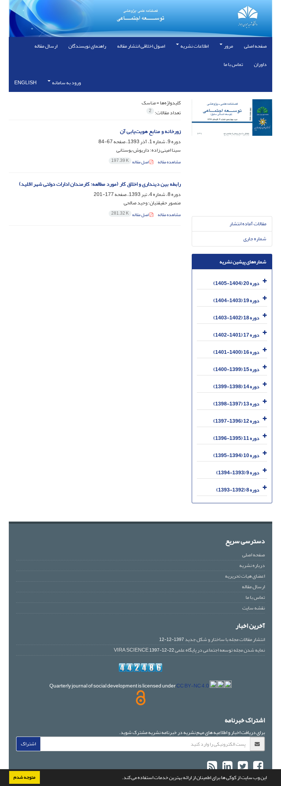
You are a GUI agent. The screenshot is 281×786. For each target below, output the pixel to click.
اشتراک (28, 744)
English (25, 83)
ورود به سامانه (66, 83)
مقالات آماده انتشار (247, 224)
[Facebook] (257, 766)
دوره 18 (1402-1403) (236, 318)
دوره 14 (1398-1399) (236, 387)
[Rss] (212, 766)
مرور (228, 46)
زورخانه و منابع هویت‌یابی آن (150, 131)
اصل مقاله (130, 162)
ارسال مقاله (45, 46)
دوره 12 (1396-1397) (236, 421)
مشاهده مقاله (169, 162)
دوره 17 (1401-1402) (236, 335)
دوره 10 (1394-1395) (236, 455)
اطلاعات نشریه (194, 46)
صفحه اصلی (255, 46)
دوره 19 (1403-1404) (236, 300)
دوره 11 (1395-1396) (236, 438)
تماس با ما (233, 64)
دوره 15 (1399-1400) (236, 369)
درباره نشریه (252, 565)
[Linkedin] (226, 766)
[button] (120, 778)
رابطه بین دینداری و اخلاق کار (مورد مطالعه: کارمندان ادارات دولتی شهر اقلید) (100, 184)
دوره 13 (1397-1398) (236, 404)
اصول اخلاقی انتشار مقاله (141, 46)
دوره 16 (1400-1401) (236, 352)
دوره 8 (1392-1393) (237, 490)
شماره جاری (254, 239)
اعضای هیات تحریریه (245, 576)
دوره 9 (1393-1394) (237, 473)
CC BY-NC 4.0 (193, 686)
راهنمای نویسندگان (87, 46)
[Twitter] (242, 766)
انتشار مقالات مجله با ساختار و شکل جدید (225, 639)
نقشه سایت (253, 608)
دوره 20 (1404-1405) (236, 283)
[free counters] (140, 667)
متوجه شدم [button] (24, 777)
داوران (260, 64)
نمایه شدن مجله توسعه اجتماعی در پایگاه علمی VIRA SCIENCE (189, 650)
